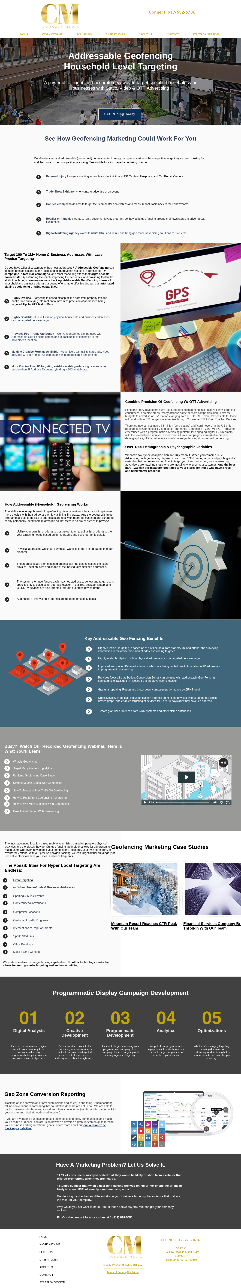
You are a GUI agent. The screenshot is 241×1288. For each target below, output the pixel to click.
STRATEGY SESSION (52, 1282)
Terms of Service (116, 1272)
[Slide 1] (120, 116)
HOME (43, 1237)
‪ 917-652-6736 (181, 12)
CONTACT (46, 1275)
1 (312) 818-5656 (121, 1217)
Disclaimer (133, 1272)
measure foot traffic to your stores (172, 467)
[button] (52, 33)
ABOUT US (46, 1267)
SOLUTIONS (47, 1252)
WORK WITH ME (50, 1244)
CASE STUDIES (49, 1260)
